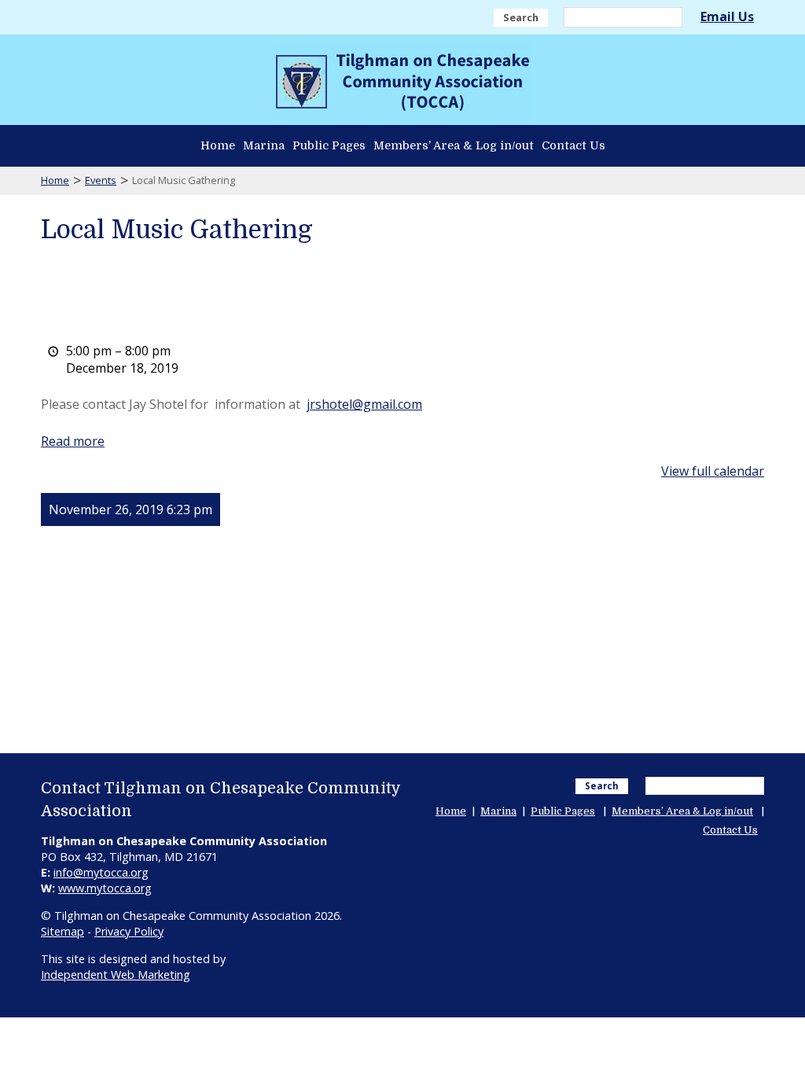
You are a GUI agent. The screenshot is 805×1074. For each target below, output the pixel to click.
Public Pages (329, 145)
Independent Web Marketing (115, 974)
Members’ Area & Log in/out (453, 145)
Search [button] (521, 17)
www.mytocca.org (105, 888)
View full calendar (712, 471)
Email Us (727, 16)
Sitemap (62, 931)
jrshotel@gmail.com (364, 404)
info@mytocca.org (101, 872)
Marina (264, 145)
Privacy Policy (129, 931)
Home (217, 145)
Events (100, 180)
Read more (73, 441)
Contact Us (573, 145)
